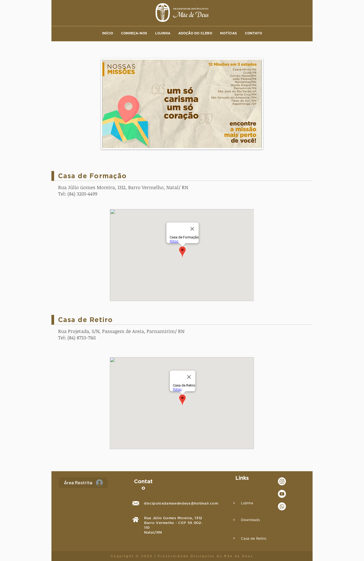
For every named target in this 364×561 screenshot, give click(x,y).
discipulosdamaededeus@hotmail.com (181, 503)
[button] (134, 33)
